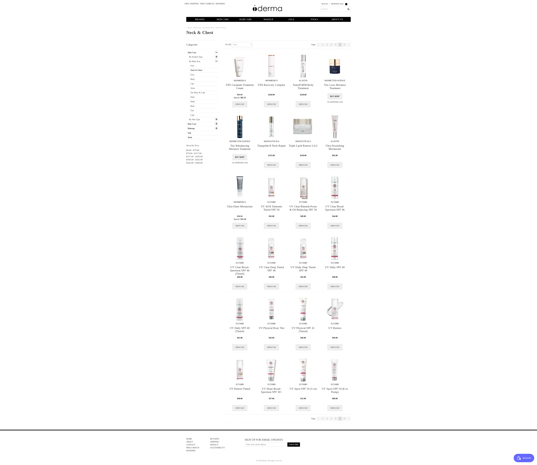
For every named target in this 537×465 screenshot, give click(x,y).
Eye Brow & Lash (197, 93)
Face (192, 66)
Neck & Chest (196, 70)
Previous (318, 45)
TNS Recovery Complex (271, 85)
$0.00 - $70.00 (192, 150)
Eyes (192, 75)
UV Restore (334, 328)
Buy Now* (335, 96)
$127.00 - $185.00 (194, 156)
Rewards (191, 451)
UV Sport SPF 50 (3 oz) (303, 388)
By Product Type (195, 57)
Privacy (214, 445)
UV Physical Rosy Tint (271, 328)
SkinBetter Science (334, 81)
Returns (214, 439)
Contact (190, 445)
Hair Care (245, 19)
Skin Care (223, 19)
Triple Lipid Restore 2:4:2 (303, 145)
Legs (192, 115)
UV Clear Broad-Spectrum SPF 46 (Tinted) (240, 270)
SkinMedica (240, 81)
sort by (228, 45)
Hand (192, 102)
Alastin (303, 81)
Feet (192, 110)
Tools (314, 19)
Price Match (192, 448)
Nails (192, 97)
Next (349, 45)
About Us (337, 19)
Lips (192, 84)
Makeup (268, 19)
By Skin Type (194, 119)
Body (192, 79)
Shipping (214, 442)
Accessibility (217, 448)
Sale (291, 19)
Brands (199, 19)
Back (192, 106)
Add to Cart (239, 104)
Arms (192, 88)
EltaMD (271, 202)
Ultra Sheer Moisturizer (240, 206)
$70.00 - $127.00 (194, 153)
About (189, 442)
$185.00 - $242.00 (194, 160)
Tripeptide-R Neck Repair (271, 145)
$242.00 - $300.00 (194, 163)
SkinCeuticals (271, 141)
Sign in (325, 4)
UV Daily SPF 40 (335, 267)
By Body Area (194, 61)
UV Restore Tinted (239, 388)
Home (189, 439)
